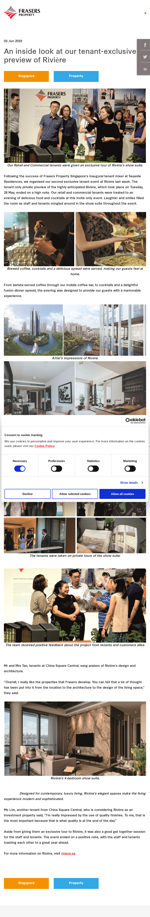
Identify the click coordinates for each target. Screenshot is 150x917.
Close (145, 15)
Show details (129, 482)
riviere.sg (68, 853)
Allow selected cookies (75, 494)
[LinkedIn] (145, 69)
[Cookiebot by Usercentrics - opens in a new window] (128, 421)
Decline (27, 494)
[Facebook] (145, 45)
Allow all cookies (122, 494)
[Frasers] (22, 12)
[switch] (56, 469)
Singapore (26, 76)
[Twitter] (145, 57)
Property (76, 76)
